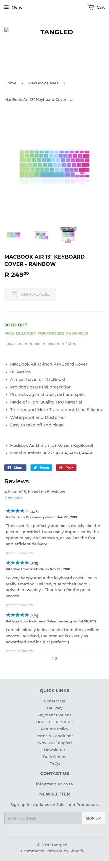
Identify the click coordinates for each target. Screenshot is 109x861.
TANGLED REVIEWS (54, 722)
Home (10, 83)
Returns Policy (54, 728)
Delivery (54, 708)
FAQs (54, 763)
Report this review (19, 553)
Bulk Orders (54, 756)
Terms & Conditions (55, 735)
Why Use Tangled (54, 742)
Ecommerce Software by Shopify (52, 851)
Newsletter (54, 749)
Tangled (59, 844)
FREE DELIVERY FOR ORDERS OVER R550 (46, 333)
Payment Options (54, 715)
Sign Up (93, 818)
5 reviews (13, 497)
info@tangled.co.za (54, 784)
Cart (100, 7)
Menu (17, 7)
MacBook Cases (43, 83)
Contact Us (54, 701)
